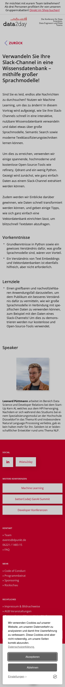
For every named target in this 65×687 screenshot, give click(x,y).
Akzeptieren (33, 657)
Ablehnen (32, 667)
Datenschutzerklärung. (21, 647)
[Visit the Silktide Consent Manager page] (55, 677)
